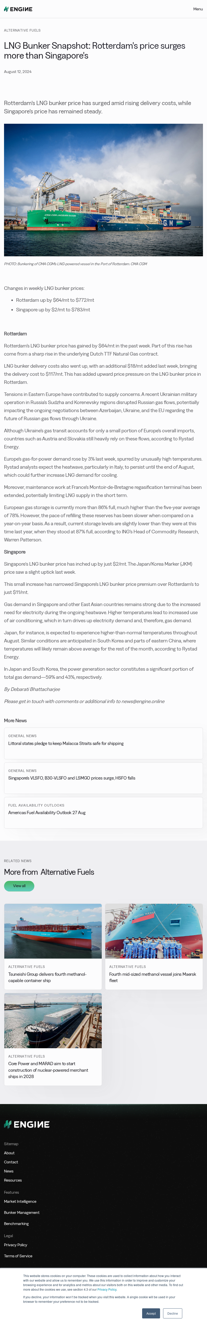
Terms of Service (18, 1256)
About (9, 1153)
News (8, 1171)
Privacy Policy (106, 1289)
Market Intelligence (20, 1201)
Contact (11, 1162)
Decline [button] (172, 1313)
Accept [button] (151, 1313)
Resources (13, 1180)
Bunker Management (22, 1212)
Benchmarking (16, 1223)
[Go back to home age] (18, 9)
